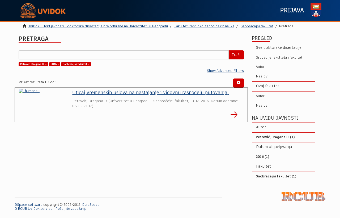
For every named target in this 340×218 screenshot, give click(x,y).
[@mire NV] (303, 196)
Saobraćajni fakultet (257, 26)
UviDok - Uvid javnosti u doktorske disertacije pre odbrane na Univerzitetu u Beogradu (98, 26)
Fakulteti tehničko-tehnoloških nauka (204, 26)
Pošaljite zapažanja (71, 209)
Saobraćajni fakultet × (76, 64)
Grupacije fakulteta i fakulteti (279, 57)
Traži (236, 55)
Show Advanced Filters (225, 71)
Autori (261, 67)
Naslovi (262, 76)
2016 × (55, 64)
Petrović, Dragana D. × (33, 64)
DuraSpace (91, 205)
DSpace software (28, 205)
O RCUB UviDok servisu (33, 209)
